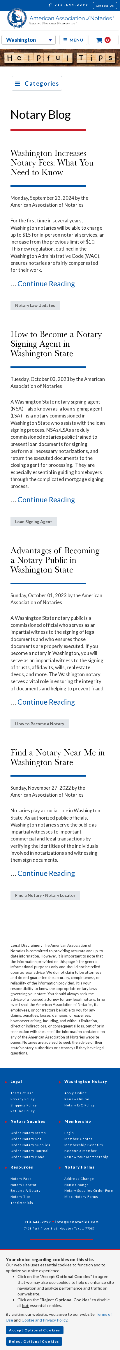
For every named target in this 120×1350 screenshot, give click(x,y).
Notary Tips (20, 1196)
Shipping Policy (23, 1105)
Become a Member (80, 1151)
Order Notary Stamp (28, 1133)
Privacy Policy (22, 1099)
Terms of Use (22, 1093)
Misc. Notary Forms (81, 1196)
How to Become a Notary (39, 723)
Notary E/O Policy (79, 1105)
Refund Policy (22, 1111)
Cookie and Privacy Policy (44, 1319)
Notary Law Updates (35, 305)
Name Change (76, 1185)
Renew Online (76, 1099)
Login (69, 1133)
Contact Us (105, 5)
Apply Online (75, 1093)
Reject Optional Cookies (34, 1341)
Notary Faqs (21, 1178)
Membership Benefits (83, 1145)
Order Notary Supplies (30, 1145)
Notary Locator (23, 1185)
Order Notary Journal (29, 1151)
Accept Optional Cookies (34, 1330)
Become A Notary (25, 1190)
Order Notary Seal (26, 1139)
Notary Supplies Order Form (89, 1190)
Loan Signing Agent (33, 521)
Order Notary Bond (27, 1157)
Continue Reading (46, 283)
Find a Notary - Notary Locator (45, 895)
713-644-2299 (71, 4)
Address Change (79, 1178)
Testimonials (21, 1203)
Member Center (78, 1139)
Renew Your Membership (86, 1157)
